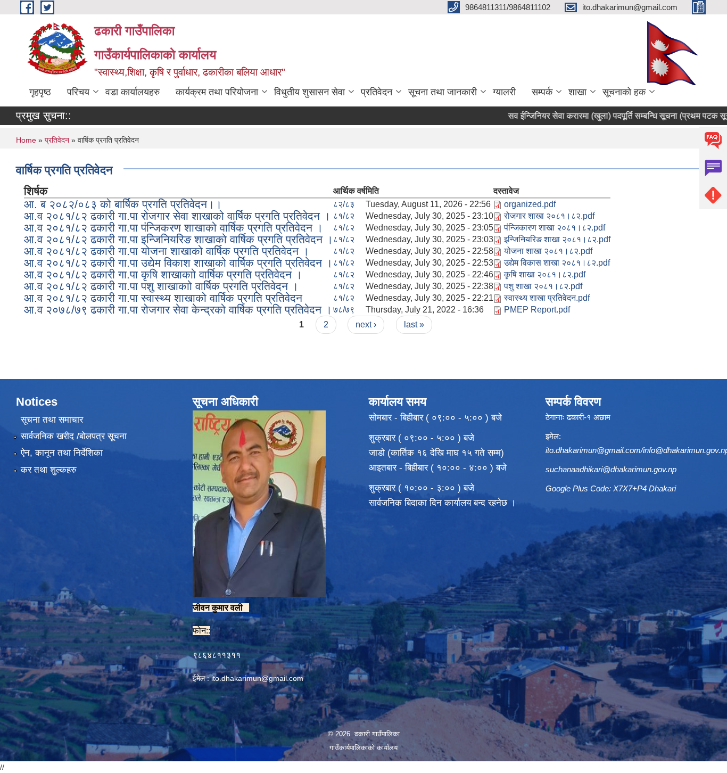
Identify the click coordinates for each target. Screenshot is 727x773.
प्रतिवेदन (376, 92)
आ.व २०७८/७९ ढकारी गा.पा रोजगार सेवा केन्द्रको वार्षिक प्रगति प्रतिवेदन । (178, 309)
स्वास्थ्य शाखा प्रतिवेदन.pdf (547, 297)
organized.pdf (530, 204)
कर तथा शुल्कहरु (49, 470)
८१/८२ (343, 215)
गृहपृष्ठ (40, 92)
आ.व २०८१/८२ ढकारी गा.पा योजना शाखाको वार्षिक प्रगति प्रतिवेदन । (166, 251)
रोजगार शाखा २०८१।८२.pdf (549, 215)
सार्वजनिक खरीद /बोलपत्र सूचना (74, 436)
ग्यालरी (504, 92)
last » (414, 324)
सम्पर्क (542, 92)
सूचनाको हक (624, 92)
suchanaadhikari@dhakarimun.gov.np (611, 469)
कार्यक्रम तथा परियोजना (217, 92)
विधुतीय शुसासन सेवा (309, 92)
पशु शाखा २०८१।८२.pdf (543, 286)
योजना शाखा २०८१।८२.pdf (548, 251)
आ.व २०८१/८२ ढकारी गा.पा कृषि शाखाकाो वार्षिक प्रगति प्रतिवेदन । (163, 274)
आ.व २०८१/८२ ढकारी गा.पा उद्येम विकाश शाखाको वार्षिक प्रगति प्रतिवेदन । (178, 263)
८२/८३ (343, 204)
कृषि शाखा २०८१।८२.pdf (544, 274)
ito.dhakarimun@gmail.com (257, 678)
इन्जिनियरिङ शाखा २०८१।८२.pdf (557, 239)
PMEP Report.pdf (537, 309)
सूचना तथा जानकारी (442, 92)
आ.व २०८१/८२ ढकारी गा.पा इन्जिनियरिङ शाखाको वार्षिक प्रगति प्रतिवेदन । (178, 239)
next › (366, 324)
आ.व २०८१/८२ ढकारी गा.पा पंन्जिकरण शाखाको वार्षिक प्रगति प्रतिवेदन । (173, 227)
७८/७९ (343, 309)
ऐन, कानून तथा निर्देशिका (62, 453)
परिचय (78, 92)
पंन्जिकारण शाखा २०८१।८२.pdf (554, 227)
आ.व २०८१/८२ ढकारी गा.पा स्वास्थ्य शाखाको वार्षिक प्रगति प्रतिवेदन (163, 298)
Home (26, 140)
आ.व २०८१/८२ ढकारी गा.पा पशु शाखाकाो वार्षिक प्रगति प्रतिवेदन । (161, 286)
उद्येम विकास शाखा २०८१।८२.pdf (557, 262)
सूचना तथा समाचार (52, 420)
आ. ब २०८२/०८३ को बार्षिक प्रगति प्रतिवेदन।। (123, 204)
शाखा (577, 92)
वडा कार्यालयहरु (132, 92)
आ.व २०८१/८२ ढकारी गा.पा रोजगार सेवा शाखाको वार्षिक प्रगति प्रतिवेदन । (177, 216)
